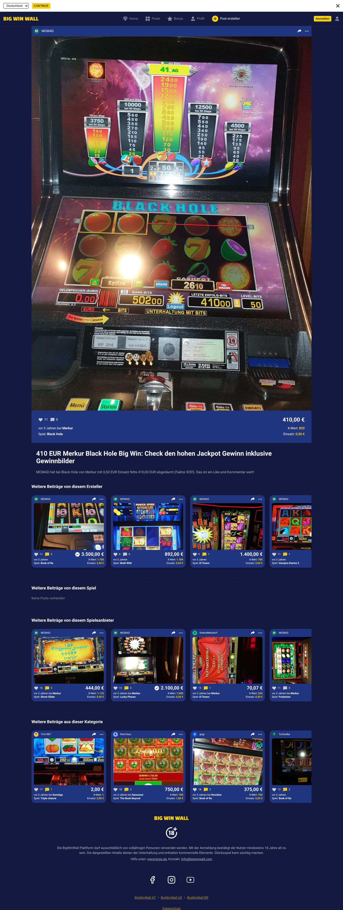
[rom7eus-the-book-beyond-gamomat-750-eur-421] (148, 762)
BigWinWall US (171, 898)
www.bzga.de (157, 859)
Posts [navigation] (156, 19)
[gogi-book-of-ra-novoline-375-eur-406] (227, 762)
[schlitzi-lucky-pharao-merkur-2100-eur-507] (148, 660)
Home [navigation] (133, 19)
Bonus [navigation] (178, 19)
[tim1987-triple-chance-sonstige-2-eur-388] (69, 762)
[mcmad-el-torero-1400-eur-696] (227, 526)
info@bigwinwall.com (196, 859)
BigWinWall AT (145, 898)
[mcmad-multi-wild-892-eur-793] (148, 526)
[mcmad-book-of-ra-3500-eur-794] (69, 526)
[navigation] (20, 19)
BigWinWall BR (197, 898)
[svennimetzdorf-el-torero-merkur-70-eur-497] (227, 660)
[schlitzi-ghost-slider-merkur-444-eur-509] (69, 660)
